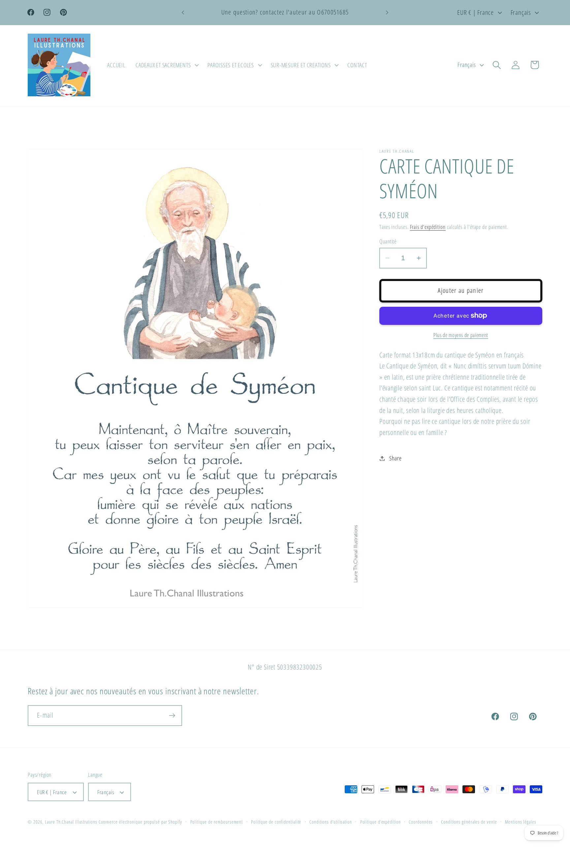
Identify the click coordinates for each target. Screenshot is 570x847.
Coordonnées (421, 822)
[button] (166, 65)
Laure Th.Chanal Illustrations (71, 822)
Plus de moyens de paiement (460, 335)
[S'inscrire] (172, 715)
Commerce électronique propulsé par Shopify (140, 822)
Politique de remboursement (216, 822)
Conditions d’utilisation (330, 822)
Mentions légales (520, 822)
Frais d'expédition (428, 227)
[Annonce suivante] (387, 12)
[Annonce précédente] (183, 12)
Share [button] (395, 458)
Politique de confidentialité (276, 822)
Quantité (387, 241)
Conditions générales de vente (469, 822)
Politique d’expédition (380, 822)
